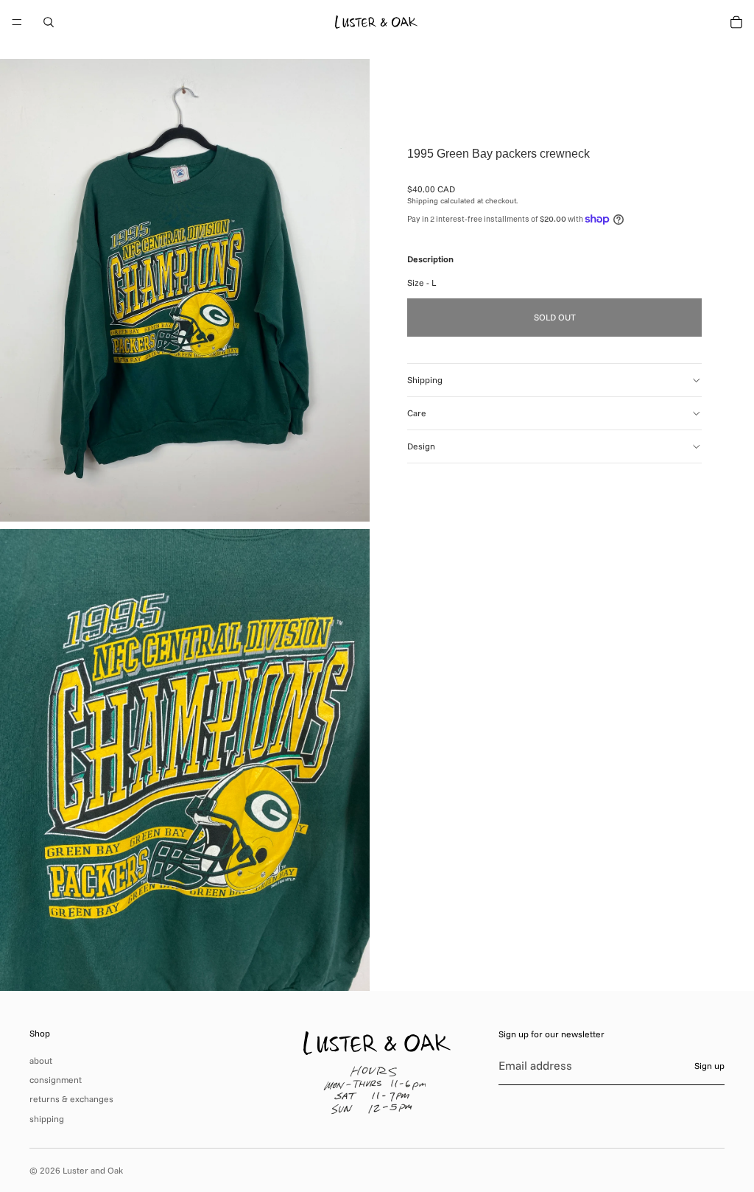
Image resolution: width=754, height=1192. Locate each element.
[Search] (48, 22)
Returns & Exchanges (71, 1098)
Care (416, 412)
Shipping (425, 379)
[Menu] (17, 22)
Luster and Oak (93, 1170)
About (40, 1060)
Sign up (709, 1065)
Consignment (55, 1079)
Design (421, 446)
